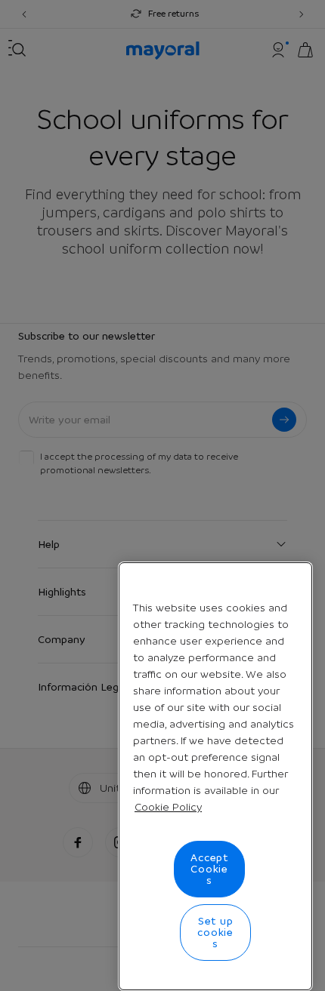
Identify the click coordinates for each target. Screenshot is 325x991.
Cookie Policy (168, 807)
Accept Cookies (209, 869)
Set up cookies (215, 932)
